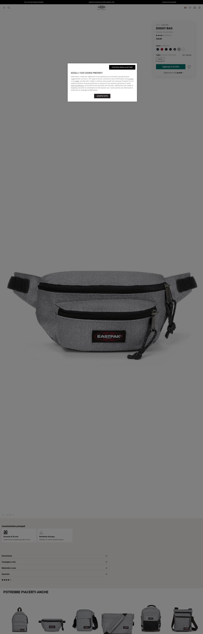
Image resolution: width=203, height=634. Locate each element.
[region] (102, 82)
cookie (77, 81)
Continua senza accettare (122, 67)
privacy (131, 79)
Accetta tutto (102, 96)
